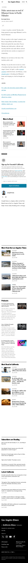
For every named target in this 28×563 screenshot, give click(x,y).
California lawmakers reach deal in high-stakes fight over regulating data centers (19, 277)
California (4, 7)
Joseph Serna (10, 193)
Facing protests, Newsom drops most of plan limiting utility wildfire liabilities (19, 403)
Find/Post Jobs (5, 544)
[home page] (14, 1)
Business (14, 399)
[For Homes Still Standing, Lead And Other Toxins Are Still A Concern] (22, 306)
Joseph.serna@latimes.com (8, 108)
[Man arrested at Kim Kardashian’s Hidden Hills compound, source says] (21, 124)
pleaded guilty (5, 74)
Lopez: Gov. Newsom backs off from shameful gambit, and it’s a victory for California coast (19, 289)
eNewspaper (4, 541)
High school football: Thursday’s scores (11, 460)
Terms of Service (18, 170)
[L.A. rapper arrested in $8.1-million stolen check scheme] (6, 370)
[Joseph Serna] (3, 193)
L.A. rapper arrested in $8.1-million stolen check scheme (19, 370)
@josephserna (5, 113)
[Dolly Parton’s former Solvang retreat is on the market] (6, 253)
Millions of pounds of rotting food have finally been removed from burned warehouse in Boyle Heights (19, 265)
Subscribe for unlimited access (7, 528)
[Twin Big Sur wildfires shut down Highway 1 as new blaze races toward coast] (6, 391)
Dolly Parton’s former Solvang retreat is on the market (18, 254)
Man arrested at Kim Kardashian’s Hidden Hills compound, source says (9, 123)
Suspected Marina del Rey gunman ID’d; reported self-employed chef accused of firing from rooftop (9, 133)
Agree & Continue (14, 185)
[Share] (3, 25)
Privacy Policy (4, 176)
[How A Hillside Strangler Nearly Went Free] (22, 327)
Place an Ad (4, 547)
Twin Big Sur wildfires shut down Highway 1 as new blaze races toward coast (19, 392)
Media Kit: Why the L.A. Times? (20, 542)
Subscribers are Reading (10, 439)
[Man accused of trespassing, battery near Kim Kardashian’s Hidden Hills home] (21, 144)
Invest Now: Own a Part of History (20, 546)
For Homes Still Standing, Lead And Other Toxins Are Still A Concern (8, 305)
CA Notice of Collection (8, 558)
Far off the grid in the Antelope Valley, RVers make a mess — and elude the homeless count (19, 380)
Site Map (3, 530)
